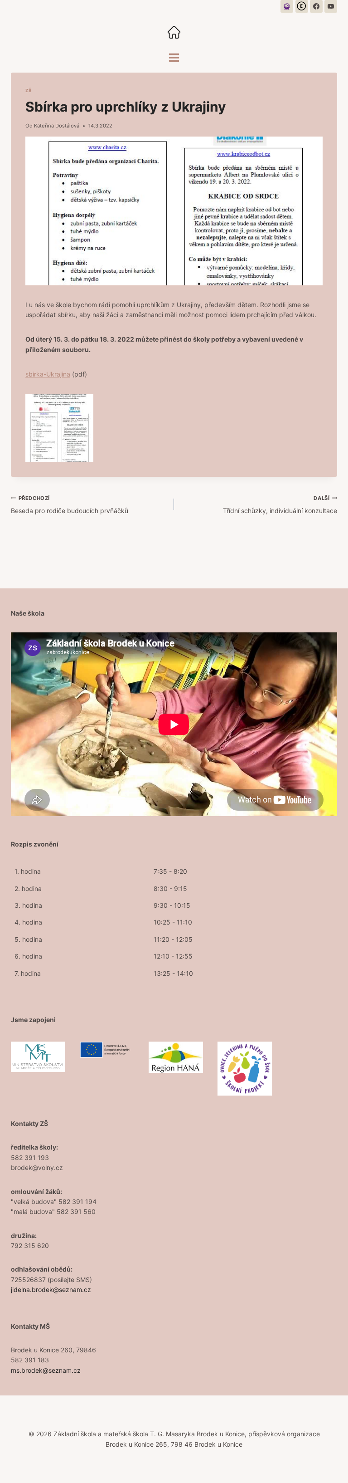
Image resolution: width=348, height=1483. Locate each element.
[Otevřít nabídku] (174, 57)
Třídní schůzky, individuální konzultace (280, 504)
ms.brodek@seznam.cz (46, 1370)
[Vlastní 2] (301, 6)
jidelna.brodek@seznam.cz (51, 1289)
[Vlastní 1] (286, 6)
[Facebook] (316, 6)
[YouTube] (330, 6)
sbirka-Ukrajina (47, 374)
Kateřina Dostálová (56, 125)
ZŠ (28, 90)
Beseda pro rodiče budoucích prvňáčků (69, 504)
